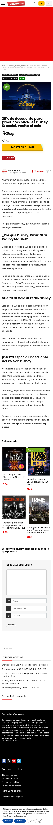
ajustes (22, 816)
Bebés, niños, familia (18, 65)
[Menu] (3, 3)
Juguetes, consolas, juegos (30, 75)
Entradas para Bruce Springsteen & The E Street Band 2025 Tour (13, 525)
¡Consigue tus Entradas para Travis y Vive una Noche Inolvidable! (38, 530)
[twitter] (9, 761)
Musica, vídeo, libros (10, 78)
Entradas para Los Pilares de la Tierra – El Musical (13, 477)
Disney (22, 78)
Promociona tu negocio (12, 796)
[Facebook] (4, 761)
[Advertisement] (26, 34)
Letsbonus (14, 170)
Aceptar (8, 821)
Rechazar (20, 821)
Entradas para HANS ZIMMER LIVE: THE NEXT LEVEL (38, 482)
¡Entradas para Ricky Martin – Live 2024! (20, 687)
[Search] (34, 3)
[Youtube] (14, 761)
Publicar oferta (41, 3)
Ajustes (32, 821)
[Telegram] (19, 761)
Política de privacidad (11, 785)
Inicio (4, 65)
